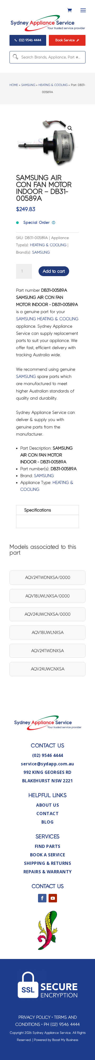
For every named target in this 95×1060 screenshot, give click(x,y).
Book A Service (47, 855)
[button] (70, 128)
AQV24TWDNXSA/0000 (47, 577)
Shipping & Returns (47, 863)
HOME (14, 84)
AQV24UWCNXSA (47, 669)
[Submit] (15, 57)
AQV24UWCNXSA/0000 (47, 614)
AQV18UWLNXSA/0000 (47, 596)
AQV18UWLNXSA (48, 632)
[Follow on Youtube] (53, 898)
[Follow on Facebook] (42, 898)
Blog (47, 822)
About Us (47, 805)
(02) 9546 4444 (28, 40)
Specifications (37, 510)
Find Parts (47, 846)
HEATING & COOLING (53, 84)
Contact (47, 813)
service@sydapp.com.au (47, 764)
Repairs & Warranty (47, 872)
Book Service (67, 40)
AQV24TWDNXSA (47, 650)
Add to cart (54, 271)
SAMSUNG (28, 84)
